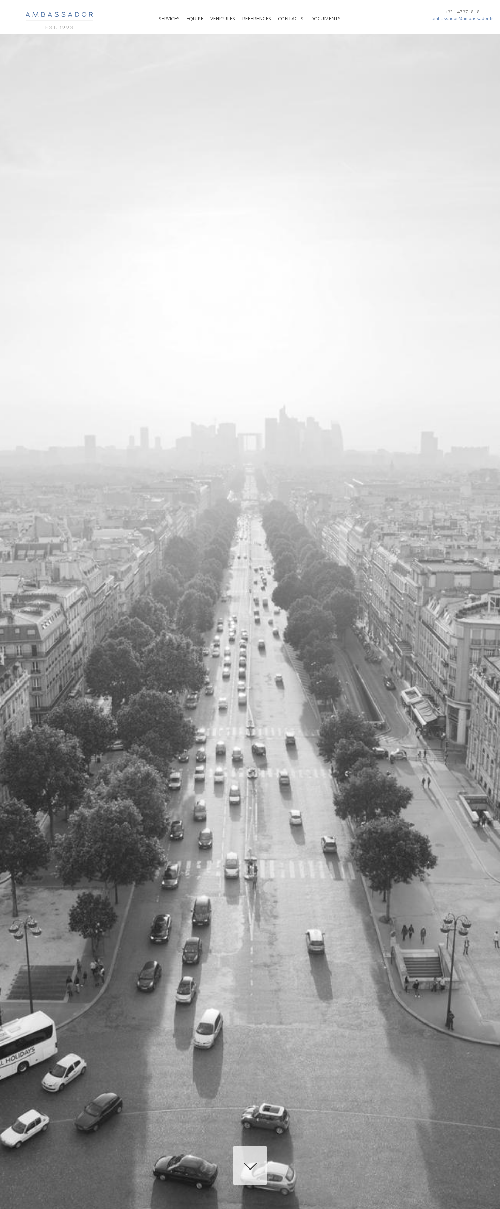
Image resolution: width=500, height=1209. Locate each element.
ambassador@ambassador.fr (462, 18)
